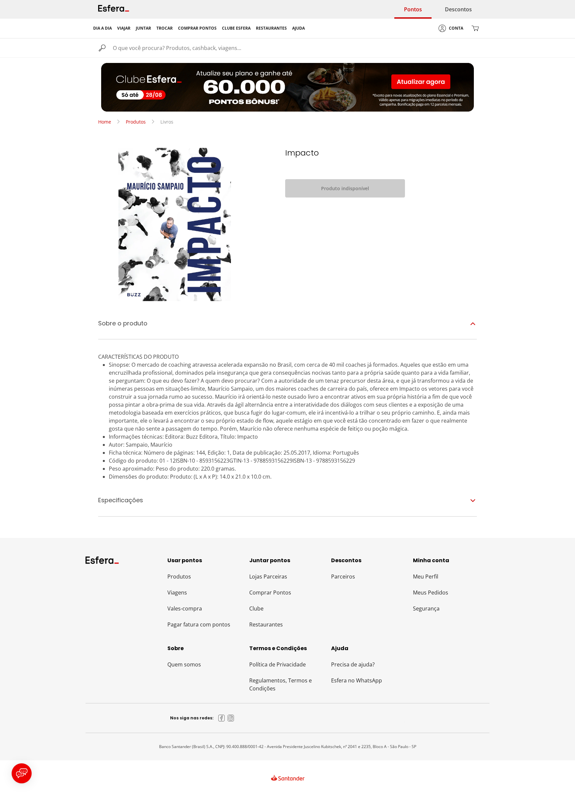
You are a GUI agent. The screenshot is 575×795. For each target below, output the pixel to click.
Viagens (177, 592)
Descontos (458, 9)
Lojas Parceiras (268, 576)
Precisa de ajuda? (353, 664)
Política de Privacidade (277, 664)
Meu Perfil (425, 576)
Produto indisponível (345, 188)
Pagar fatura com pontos (198, 624)
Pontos (413, 9)
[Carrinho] (475, 28)
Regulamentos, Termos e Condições (280, 684)
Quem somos (184, 664)
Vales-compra (184, 608)
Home (104, 122)
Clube (256, 608)
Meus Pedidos (430, 592)
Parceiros (343, 576)
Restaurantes (266, 624)
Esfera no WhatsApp (356, 680)
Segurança (426, 608)
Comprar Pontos (270, 592)
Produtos (136, 122)
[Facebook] (222, 718)
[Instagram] (231, 718)
